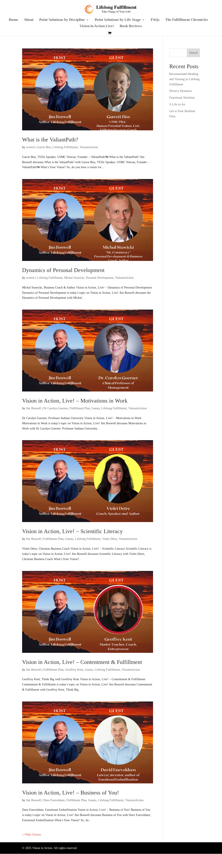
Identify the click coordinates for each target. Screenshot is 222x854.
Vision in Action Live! (97, 26)
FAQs (155, 20)
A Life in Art (177, 104)
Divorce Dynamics (180, 91)
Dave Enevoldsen (54, 800)
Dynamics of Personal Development (63, 270)
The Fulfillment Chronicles (186, 20)
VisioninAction (89, 147)
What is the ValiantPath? (50, 139)
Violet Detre (109, 539)
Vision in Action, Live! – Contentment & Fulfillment (82, 662)
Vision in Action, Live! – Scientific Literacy (72, 531)
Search (193, 52)
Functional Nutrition (181, 97)
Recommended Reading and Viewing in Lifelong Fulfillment (184, 79)
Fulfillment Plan (80, 408)
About (29, 20)
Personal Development (99, 277)
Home (13, 20)
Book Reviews (131, 26)
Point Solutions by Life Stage (118, 20)
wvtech (30, 147)
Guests (95, 408)
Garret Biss (44, 147)
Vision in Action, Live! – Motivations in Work (74, 401)
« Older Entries (31, 834)
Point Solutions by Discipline (62, 20)
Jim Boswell (33, 408)
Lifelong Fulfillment (65, 147)
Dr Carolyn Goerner (55, 408)
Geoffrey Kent (74, 669)
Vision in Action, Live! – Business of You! (70, 792)
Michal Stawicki (74, 277)
